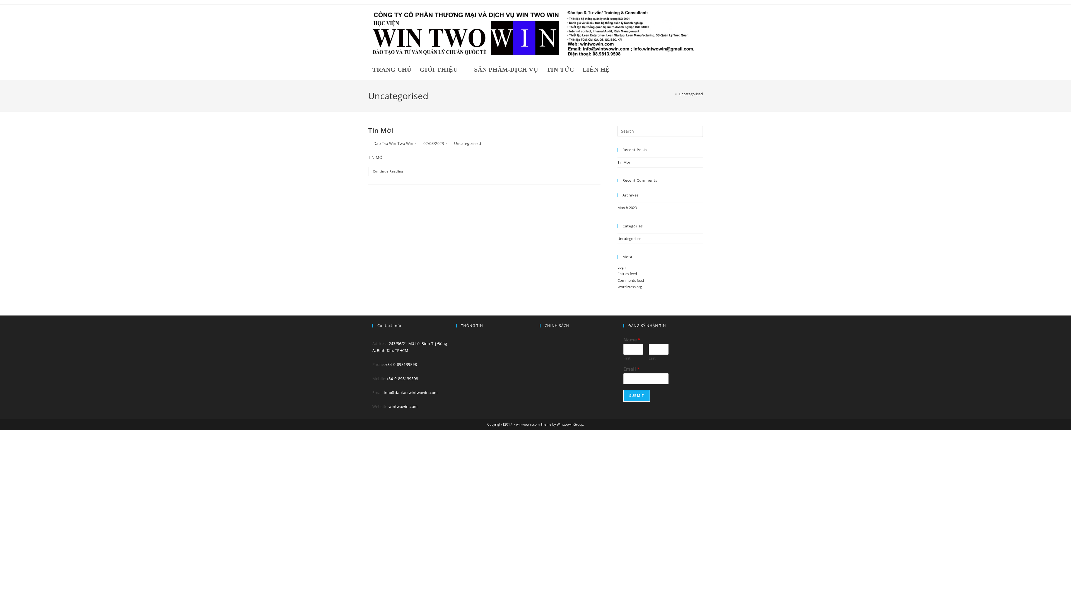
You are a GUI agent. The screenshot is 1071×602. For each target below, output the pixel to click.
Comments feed (630, 280)
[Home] (672, 93)
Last (652, 358)
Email (631, 369)
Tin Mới (380, 130)
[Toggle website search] (620, 69)
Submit (636, 395)
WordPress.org (629, 286)
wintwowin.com (403, 406)
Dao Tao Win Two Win (393, 143)
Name (631, 340)
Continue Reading (392, 170)
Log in (622, 267)
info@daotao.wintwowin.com (411, 392)
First (627, 358)
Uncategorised (691, 93)
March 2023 (627, 207)
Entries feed (627, 273)
